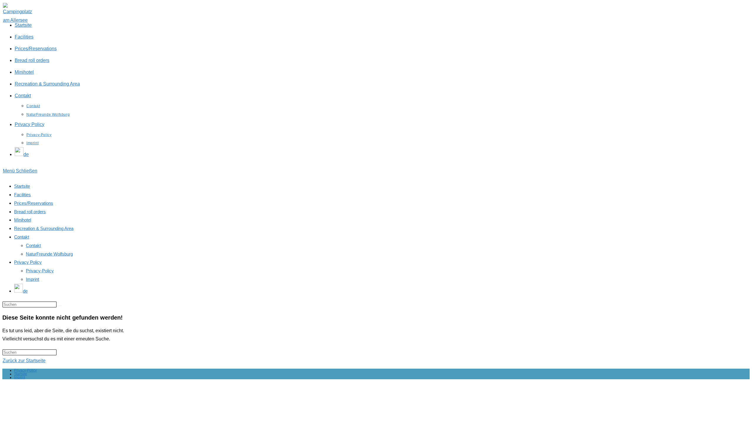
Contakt (21, 236)
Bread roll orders (30, 211)
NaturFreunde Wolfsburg (49, 253)
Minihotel (22, 219)
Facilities (22, 194)
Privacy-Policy (40, 270)
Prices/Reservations (33, 203)
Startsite (22, 186)
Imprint (32, 279)
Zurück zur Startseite (24, 360)
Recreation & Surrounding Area (43, 228)
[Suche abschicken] (60, 305)
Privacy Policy (28, 262)
